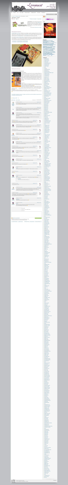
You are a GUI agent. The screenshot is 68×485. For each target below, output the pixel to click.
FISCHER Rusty (46, 205)
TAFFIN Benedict (46, 429)
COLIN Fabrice (46, 142)
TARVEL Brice (46, 433)
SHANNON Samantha (47, 405)
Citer (40, 107)
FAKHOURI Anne (46, 193)
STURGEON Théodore (47, 427)
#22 (21, 202)
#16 (17, 171)
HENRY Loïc (46, 249)
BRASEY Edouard (46, 102)
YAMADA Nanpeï (46, 472)
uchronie (50, 51)
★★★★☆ (51, 54)
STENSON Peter (46, 420)
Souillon (45, 416)
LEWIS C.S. (45, 300)
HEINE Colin (46, 246)
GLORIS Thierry (46, 220)
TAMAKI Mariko (46, 432)
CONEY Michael (46, 148)
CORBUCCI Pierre (46, 150)
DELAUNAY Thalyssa (47, 173)
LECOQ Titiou (46, 294)
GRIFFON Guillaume (47, 231)
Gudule (45, 235)
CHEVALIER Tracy (46, 131)
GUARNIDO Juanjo (46, 234)
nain (49, 49)
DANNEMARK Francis (47, 164)
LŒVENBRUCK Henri (47, 306)
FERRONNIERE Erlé (47, 202)
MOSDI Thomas (46, 341)
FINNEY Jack (46, 204)
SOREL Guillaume (46, 414)
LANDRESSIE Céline (47, 283)
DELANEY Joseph (46, 172)
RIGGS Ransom (46, 383)
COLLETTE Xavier (46, 144)
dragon (46, 43)
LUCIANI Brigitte (46, 308)
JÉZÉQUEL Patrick (46, 264)
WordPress (13, 481)
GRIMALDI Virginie (46, 232)
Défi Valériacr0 (43, 12)
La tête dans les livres (13, 105)
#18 (17, 183)
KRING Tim (45, 277)
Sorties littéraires (46, 415)
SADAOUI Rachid (46, 398)
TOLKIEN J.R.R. (46, 442)
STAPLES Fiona (46, 419)
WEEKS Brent (46, 464)
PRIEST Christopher (47, 376)
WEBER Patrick (46, 463)
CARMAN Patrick (46, 118)
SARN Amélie (46, 401)
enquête (52, 43)
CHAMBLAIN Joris (46, 126)
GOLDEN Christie (46, 222)
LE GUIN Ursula (46, 292)
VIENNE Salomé (46, 457)
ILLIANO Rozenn (46, 261)
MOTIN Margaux (46, 342)
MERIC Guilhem (46, 330)
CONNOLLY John (46, 149)
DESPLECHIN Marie (47, 178)
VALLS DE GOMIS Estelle (47, 449)
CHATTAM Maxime (46, 127)
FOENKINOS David (46, 207)
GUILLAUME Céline (47, 237)
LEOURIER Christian (47, 297)
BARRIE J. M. (46, 82)
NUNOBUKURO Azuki (47, 358)
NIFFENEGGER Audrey (47, 351)
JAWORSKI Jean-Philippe (47, 262)
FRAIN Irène (46, 209)
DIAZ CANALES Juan (47, 180)
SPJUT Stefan (46, 418)
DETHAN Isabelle (46, 179)
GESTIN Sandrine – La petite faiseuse (18, 221)
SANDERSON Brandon (47, 400)
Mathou (45, 323)
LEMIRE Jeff (46, 296)
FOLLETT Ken (46, 208)
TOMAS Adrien (46, 443)
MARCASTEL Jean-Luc (47, 311)
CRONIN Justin (46, 156)
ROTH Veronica (46, 389)
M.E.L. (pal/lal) (21, 12)
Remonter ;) (55, 480)
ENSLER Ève (46, 192)
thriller (48, 51)
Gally (45, 216)
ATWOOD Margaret (46, 74)
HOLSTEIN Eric (46, 253)
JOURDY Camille (46, 266)
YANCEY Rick (46, 473)
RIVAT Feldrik (46, 384)
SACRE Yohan (46, 397)
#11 (21, 150)
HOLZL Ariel (45, 254)
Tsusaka (45, 444)
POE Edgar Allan (46, 372)
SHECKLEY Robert (46, 406)
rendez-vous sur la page (38, 27)
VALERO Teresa (46, 448)
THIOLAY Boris (46, 436)
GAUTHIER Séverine (47, 217)
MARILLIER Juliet (46, 312)
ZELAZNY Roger (46, 476)
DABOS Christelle (46, 160)
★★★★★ (45, 54)
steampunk (45, 51)
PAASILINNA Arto (46, 360)
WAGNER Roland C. (47, 459)
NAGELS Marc (46, 345)
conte (52, 42)
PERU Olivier (46, 367)
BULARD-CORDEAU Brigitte (48, 112)
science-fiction (45, 50)
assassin (50, 41)
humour (45, 46)
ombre (54, 49)
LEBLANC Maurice (46, 293)
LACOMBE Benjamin (47, 281)
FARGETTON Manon (47, 194)
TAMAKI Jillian (46, 431)
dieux (53, 42)
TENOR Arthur (46, 434)
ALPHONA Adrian (46, 65)
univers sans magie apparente (49, 52)
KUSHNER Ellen (46, 279)
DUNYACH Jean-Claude (47, 186)
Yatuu (45, 474)
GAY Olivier (45, 218)
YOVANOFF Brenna (47, 475)
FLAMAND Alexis (46, 206)
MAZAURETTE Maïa (47, 324)
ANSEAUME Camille (47, 69)
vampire (53, 52)
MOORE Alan (46, 336)
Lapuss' (45, 284)
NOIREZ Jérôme (46, 354)
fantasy (51, 44)
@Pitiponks (17, 199)
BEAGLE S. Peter (46, 84)
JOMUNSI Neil (46, 265)
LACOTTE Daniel (46, 282)
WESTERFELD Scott (47, 465)
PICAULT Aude (46, 370)
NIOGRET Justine (46, 353)
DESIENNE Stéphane (47, 177)
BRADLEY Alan (46, 99)
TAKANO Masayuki (46, 430)
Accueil (12, 12)
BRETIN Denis (46, 104)
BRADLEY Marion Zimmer (47, 100)
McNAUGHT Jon (46, 329)
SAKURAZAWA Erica (47, 399)
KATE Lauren (46, 270)
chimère (50, 42)
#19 (21, 187)
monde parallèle (52, 48)
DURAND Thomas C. (47, 188)
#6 (17, 129)
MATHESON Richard (47, 322)
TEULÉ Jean (46, 435)
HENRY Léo (46, 248)
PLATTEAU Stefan (46, 371)
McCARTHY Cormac (47, 325)
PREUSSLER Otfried (47, 375)
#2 (21, 107)
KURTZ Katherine (46, 278)
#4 (17, 120)
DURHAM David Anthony (47, 189)
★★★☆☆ (45, 55)
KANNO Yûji (46, 269)
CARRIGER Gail (46, 119)
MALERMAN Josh (46, 309)
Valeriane (13, 114)
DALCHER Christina (47, 161)
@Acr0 (17, 176)
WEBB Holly (45, 462)
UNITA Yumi (45, 446)
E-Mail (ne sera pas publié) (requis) (26, 209)
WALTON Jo (45, 460)
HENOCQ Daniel (46, 247)
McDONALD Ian (46, 326)
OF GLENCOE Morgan (47, 359)
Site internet (23, 210)
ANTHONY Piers (46, 70)
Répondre (38, 107)
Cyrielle (45, 159)
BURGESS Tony (46, 113)
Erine (13, 143)
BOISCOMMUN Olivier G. (47, 95)
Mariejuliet (13, 135)
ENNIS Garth (46, 191)
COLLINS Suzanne (46, 145)
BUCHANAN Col (46, 111)
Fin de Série (38, 12)
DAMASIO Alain (46, 162)
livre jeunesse (47, 47)
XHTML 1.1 (24, 481)
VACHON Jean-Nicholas (47, 447)
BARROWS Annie (46, 83)
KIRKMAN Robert (46, 276)
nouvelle (51, 49)
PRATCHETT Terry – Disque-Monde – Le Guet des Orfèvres (32, 221)
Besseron (45, 89)
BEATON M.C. (46, 85)
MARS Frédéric (46, 314)
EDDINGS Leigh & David (47, 190)
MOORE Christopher (47, 337)
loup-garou (53, 47)
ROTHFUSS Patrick (46, 390)
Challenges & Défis (33, 12)
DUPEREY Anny (46, 187)
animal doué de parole (48, 40)
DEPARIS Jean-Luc (46, 176)
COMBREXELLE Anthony (47, 147)
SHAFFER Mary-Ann (47, 404)
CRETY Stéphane (46, 155)
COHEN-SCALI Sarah (47, 141)
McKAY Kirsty (46, 328)
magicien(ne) (47, 48)
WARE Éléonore (46, 461)
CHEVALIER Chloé (46, 130)
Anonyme (45, 68)
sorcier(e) (50, 50)
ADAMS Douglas (46, 58)
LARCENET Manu (46, 285)
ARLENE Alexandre (47, 71)
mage (44, 48)
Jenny (45, 263)
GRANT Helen (46, 224)
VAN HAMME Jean (46, 450)
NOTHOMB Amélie (46, 356)
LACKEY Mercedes (46, 280)
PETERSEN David (46, 368)
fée (49, 45)
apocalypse (46, 41)
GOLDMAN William (46, 223)
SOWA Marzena (46, 417)
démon (48, 43)
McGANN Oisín (46, 327)
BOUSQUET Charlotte (47, 98)
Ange (45, 67)
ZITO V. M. (45, 477)
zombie (50, 53)
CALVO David (46, 117)
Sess (45, 403)
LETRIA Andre (46, 298)
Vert (13, 109)
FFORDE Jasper (46, 203)
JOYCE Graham (46, 267)
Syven (45, 428)
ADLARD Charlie (46, 59)
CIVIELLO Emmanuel (47, 134)
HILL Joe (45, 250)
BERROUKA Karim (46, 88)
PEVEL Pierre (46, 369)
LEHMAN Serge (46, 295)
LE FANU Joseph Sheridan (47, 291)
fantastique (46, 44)
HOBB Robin (46, 251)
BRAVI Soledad (46, 103)
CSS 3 (27, 481)
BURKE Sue (46, 114)
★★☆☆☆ (49, 55)
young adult (46, 53)
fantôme (47, 45)
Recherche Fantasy (27, 12)
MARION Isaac (46, 313)
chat (48, 42)
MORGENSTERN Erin (47, 340)
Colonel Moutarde (46, 146)
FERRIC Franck (46, 201)
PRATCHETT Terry (46, 374)
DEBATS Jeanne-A (46, 171)
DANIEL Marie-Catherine (47, 163)
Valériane (39, 22)
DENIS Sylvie (46, 175)
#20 (17, 192)
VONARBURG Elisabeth (47, 458)
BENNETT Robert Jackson (47, 87)
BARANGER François (47, 81)
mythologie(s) (45, 49)
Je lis (17, 12)
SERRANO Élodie (46, 402)
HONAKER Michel (46, 255)
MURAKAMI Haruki (46, 344)
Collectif (45, 143)
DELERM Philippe (46, 174)
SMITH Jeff (45, 412)
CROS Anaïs (46, 157)
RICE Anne (45, 381)
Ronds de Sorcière (46, 386)
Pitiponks (13, 189)
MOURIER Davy (46, 343)
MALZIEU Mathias (46, 310)
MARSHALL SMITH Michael (48, 315)
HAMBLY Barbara (46, 240)
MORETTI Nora (46, 339)
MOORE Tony (46, 338)
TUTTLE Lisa (46, 445)
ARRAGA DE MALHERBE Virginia (48, 72)
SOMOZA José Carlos (47, 413)
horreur (51, 45)
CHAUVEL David (46, 128)
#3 (21, 112)
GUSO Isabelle (46, 239)
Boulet (45, 97)
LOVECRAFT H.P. (46, 307)
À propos (14, 12)
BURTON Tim (46, 116)
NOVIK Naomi (46, 357)
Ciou (44, 133)
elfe (50, 43)
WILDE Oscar (46, 466)
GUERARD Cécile (46, 236)
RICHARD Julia (46, 382)
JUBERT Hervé (46, 268)
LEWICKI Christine (46, 299)
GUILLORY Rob (46, 238)
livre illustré (53, 46)
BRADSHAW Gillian (47, 101)
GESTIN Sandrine (46, 219)
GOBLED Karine (46, 221)
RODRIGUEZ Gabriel (47, 385)
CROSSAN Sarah (46, 158)
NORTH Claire (46, 355)
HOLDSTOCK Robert (47, 252)
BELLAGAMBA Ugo (46, 86)
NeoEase (20, 481)
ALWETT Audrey (46, 66)
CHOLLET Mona (46, 132)
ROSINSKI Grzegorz (47, 388)
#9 (21, 141)
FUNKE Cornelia (46, 210)
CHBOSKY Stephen (47, 129)
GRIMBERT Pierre (46, 233)
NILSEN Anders (46, 352)
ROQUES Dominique (47, 387)
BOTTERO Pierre (46, 96)
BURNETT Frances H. (47, 115)
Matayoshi (45, 321)
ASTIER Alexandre (46, 73)
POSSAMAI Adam (46, 373)
